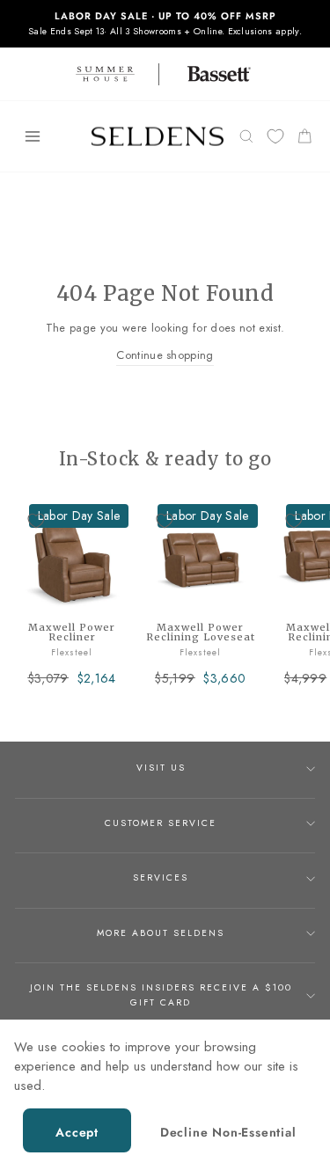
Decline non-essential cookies (228, 1137)
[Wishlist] (275, 136)
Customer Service (160, 823)
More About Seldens (160, 933)
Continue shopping (164, 355)
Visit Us (161, 767)
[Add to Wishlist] (36, 521)
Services (160, 877)
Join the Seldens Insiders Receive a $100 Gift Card (161, 994)
